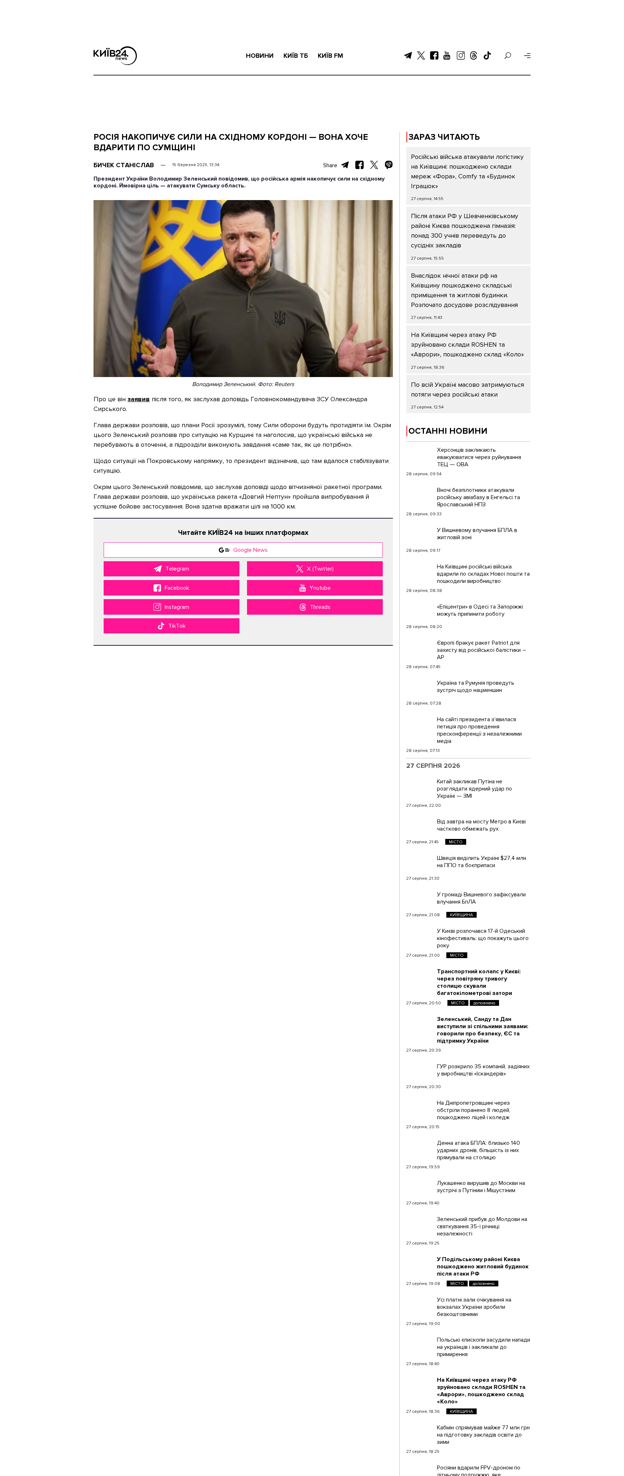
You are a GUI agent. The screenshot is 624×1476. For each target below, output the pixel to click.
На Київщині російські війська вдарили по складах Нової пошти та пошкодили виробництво (483, 574)
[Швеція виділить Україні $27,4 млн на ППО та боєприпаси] (420, 863)
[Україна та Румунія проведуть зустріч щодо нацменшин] (420, 688)
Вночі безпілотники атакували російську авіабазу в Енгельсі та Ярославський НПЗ (478, 497)
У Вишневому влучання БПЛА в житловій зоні (477, 534)
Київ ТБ (295, 56)
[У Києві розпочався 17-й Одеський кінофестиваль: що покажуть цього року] (420, 936)
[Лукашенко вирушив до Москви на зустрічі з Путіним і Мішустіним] (420, 1188)
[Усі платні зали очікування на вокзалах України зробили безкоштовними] (420, 1305)
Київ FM (330, 56)
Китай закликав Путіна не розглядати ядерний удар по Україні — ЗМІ (474, 789)
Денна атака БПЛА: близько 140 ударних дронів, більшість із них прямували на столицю (478, 1150)
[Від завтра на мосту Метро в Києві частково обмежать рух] (420, 827)
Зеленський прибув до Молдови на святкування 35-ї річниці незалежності (482, 1226)
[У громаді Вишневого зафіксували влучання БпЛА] (420, 900)
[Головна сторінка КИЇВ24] (115, 55)
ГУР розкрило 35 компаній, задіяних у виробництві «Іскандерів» (483, 1070)
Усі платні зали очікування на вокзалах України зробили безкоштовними (474, 1307)
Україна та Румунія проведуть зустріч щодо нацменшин (475, 686)
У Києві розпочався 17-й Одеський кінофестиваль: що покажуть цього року (483, 938)
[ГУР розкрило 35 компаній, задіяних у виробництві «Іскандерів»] (420, 1072)
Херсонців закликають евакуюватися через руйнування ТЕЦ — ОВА (479, 457)
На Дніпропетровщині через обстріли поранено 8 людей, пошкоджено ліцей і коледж (473, 1110)
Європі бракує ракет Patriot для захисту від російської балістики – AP (481, 650)
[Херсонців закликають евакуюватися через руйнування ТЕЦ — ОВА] (420, 455)
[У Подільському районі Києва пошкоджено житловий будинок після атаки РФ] (420, 1265)
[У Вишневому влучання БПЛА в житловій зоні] (420, 536)
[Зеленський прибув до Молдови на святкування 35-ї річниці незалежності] (420, 1225)
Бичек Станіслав (124, 165)
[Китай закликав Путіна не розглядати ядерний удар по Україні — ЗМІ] (420, 787)
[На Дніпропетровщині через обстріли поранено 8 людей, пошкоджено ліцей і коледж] (420, 1108)
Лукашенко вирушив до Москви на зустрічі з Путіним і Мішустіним (481, 1186)
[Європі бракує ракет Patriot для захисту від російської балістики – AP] (420, 648)
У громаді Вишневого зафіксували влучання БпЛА (481, 898)
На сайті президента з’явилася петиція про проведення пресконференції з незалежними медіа (479, 730)
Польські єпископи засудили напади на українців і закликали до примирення (483, 1347)
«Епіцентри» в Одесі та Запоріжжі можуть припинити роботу (480, 610)
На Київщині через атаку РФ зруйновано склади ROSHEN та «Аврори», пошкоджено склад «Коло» (467, 344)
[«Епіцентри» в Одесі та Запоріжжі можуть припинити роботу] (420, 612)
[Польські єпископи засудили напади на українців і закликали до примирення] (420, 1345)
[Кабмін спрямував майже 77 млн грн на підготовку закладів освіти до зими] (420, 1433)
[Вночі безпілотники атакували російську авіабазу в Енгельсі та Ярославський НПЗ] (420, 495)
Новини (260, 56)
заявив (138, 399)
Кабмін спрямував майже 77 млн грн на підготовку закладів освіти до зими (483, 1435)
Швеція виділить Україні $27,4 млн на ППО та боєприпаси (481, 861)
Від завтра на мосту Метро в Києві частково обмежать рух (481, 825)
